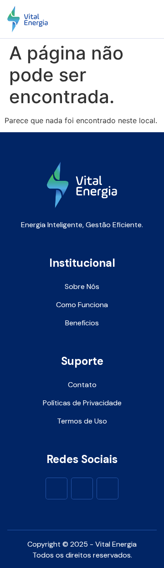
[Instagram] (82, 488)
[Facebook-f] (56, 488)
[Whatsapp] (107, 488)
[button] (147, 19)
